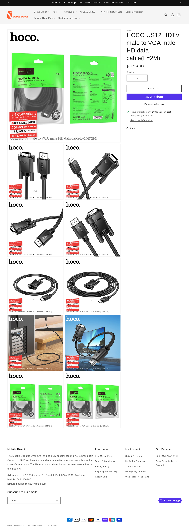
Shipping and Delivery (106, 471)
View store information (141, 120)
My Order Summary (135, 461)
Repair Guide (102, 477)
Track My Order (133, 466)
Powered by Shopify (35, 525)
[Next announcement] (180, 3)
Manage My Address (135, 471)
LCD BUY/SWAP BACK (167, 456)
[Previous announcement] (8, 3)
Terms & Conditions (105, 461)
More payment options (154, 104)
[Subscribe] (57, 500)
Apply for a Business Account (166, 463)
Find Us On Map (103, 456)
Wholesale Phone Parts (137, 477)
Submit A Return (133, 456)
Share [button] (132, 128)
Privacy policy (51, 525)
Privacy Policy (102, 466)
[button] (41, 12)
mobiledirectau (20, 525)
